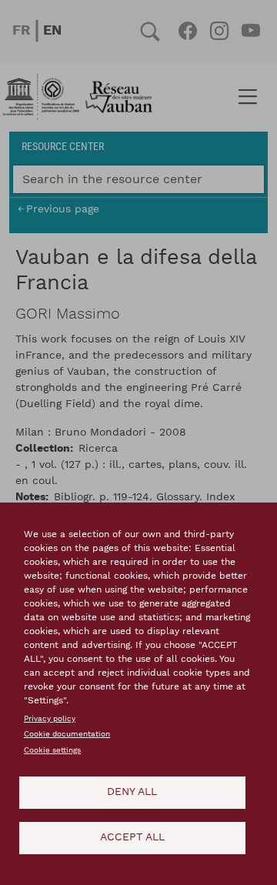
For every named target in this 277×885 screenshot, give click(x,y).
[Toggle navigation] (247, 97)
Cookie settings (52, 750)
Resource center (63, 146)
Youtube (250, 31)
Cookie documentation (67, 734)
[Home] (82, 97)
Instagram (219, 31)
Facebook (187, 31)
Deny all (132, 791)
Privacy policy (49, 719)
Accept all (132, 837)
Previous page (62, 209)
